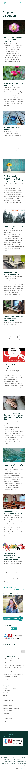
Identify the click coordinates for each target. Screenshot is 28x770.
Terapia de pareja (8, 721)
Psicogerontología (9, 423)
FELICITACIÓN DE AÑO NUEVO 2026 (14, 227)
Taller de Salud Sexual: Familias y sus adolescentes (14, 367)
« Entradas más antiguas (9, 587)
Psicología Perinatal (9, 45)
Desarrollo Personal (8, 693)
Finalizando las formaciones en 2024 (13, 513)
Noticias (20, 230)
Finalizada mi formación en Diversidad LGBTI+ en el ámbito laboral (13, 557)
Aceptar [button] (21, 768)
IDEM (7, 43)
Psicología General (8, 705)
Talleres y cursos (18, 423)
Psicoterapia (6, 716)
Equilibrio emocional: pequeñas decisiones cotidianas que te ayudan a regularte (13, 661)
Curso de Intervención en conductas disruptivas (13, 319)
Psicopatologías (7, 713)
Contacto (14, 628)
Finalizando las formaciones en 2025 (13, 273)
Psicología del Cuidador (9, 703)
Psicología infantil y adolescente (11, 708)
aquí (17, 768)
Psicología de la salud (9, 700)
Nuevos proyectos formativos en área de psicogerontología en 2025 (13, 416)
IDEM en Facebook (9, 644)
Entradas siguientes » (19, 589)
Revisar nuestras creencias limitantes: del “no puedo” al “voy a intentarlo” (13, 179)
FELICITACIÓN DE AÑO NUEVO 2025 (14, 466)
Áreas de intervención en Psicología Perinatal (13, 39)
